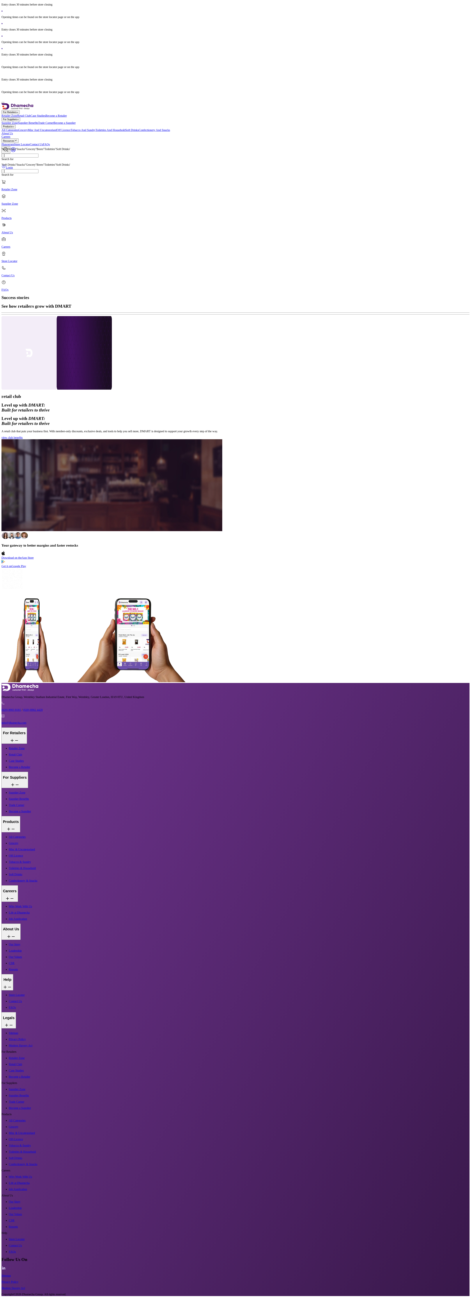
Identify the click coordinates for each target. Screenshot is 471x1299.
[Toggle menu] (2, 102)
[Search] (2, 156)
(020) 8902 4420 (33, 709)
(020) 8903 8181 (11, 709)
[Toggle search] (5, 150)
